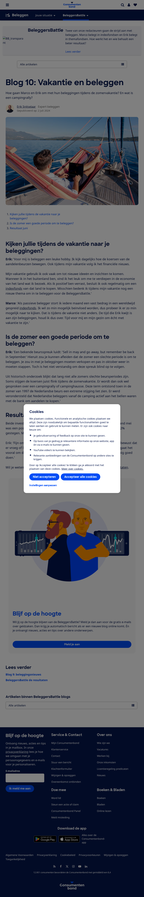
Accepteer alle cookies (80, 477)
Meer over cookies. (72, 468)
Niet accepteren (44, 477)
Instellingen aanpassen (43, 485)
